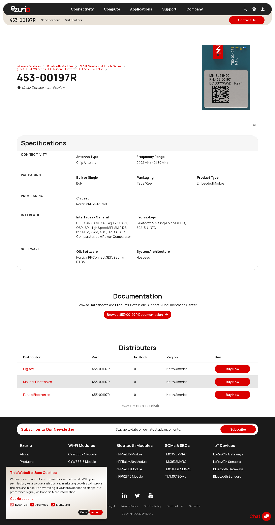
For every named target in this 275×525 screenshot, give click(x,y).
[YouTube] (150, 495)
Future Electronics (36, 394)
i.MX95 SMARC (176, 454)
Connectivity (82, 9)
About (24, 454)
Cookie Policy (152, 506)
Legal (111, 506)
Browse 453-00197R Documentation (135, 314)
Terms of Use (175, 506)
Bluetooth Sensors (227, 476)
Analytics (41, 504)
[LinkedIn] (124, 495)
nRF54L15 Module (129, 454)
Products (27, 461)
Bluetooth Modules (60, 66)
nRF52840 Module (130, 476)
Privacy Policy (129, 506)
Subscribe (238, 429)
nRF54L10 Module (129, 469)
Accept (96, 512)
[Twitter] (137, 495)
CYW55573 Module (82, 454)
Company (194, 9)
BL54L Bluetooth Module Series (101, 66)
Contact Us (247, 20)
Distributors (73, 20)
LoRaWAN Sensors (227, 461)
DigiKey (28, 369)
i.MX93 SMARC (175, 461)
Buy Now (232, 369)
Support (169, 9)
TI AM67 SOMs (175, 476)
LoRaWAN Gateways (228, 454)
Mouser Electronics (37, 382)
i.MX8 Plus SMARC (178, 469)
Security (194, 506)
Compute (112, 9)
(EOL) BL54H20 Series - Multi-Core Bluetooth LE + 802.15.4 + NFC (60, 69)
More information (63, 492)
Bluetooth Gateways (228, 469)
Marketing (63, 504)
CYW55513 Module (82, 461)
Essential (21, 504)
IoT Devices (224, 445)
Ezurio (26, 445)
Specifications (51, 20)
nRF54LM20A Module (132, 461)
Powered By (127, 406)
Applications (141, 9)
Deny (83, 512)
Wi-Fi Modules (81, 445)
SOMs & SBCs (177, 445)
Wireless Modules (29, 66)
